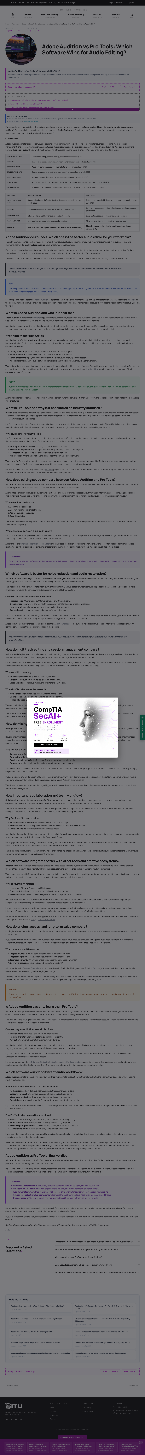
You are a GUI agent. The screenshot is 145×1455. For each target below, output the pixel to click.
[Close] (72, 699)
